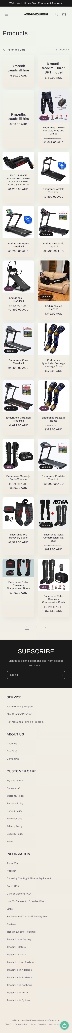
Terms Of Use (14, 818)
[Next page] (45, 627)
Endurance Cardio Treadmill (53, 245)
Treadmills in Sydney (18, 1000)
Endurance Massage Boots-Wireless (18, 478)
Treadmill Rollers (16, 954)
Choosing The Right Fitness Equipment (29, 878)
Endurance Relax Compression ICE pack (53, 537)
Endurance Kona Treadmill (18, 362)
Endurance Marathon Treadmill (18, 419)
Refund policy (21, 1024)
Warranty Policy (15, 796)
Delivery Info (14, 788)
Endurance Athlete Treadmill (53, 190)
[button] (6, 14)
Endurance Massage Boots (53, 419)
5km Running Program (19, 714)
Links (10, 909)
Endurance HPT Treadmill (18, 299)
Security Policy (15, 834)
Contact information (58, 1024)
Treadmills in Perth (17, 992)
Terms (10, 841)
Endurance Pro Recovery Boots (18, 536)
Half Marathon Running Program (25, 722)
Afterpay (12, 871)
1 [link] (27, 627)
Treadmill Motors (16, 947)
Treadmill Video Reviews (20, 962)
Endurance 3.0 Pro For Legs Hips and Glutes (53, 130)
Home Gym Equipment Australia (34, 1020)
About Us (12, 743)
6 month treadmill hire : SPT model (53, 68)
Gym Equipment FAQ (19, 893)
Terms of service (38, 1024)
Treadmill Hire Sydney (19, 939)
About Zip (12, 863)
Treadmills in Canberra (19, 985)
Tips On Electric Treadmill (21, 932)
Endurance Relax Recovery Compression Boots (18, 585)
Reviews (11, 924)
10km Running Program (20, 706)
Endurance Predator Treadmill (53, 478)
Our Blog (12, 751)
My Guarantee (15, 780)
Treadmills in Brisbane (19, 977)
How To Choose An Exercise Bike (25, 901)
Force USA (13, 886)
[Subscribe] (61, 675)
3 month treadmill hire (18, 68)
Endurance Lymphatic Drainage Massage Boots (53, 363)
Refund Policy (14, 811)
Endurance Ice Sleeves (53, 307)
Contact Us (13, 759)
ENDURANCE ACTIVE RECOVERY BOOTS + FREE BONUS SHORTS (18, 180)
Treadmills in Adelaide (19, 970)
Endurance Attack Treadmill (18, 245)
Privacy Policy (14, 826)
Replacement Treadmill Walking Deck (28, 916)
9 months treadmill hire (18, 116)
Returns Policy (15, 803)
